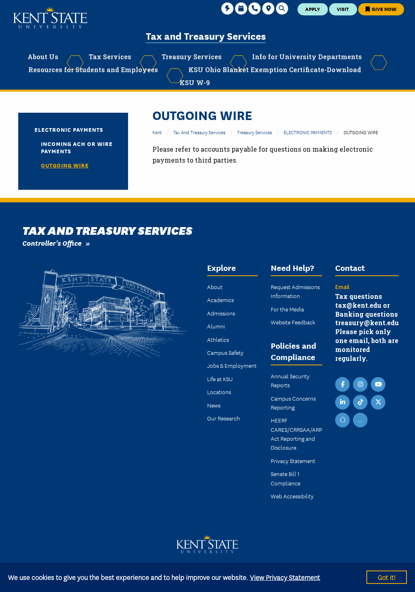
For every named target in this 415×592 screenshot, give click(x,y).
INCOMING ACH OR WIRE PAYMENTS (77, 147)
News (213, 405)
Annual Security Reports (290, 380)
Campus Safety (225, 352)
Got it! (387, 577)
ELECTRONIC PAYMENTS (308, 132)
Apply (312, 8)
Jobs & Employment (232, 365)
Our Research (223, 418)
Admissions (221, 313)
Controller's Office (51, 243)
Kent (157, 132)
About (214, 286)
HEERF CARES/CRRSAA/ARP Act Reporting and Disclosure (296, 434)
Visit (343, 8)
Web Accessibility (292, 495)
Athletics (218, 339)
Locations (219, 391)
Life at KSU (220, 378)
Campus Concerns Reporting (293, 403)
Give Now (383, 8)
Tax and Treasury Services (206, 35)
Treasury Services (254, 132)
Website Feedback (293, 321)
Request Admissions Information (295, 291)
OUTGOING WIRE (65, 165)
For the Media (287, 309)
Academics (220, 299)
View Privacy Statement (285, 577)
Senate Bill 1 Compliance (285, 478)
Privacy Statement (293, 460)
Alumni (216, 326)
